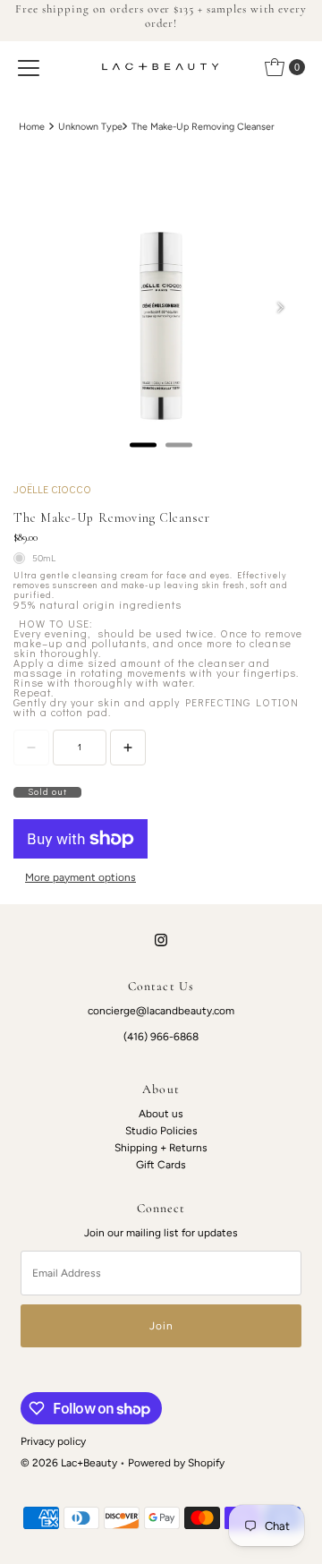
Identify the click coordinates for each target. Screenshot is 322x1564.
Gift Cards (161, 1164)
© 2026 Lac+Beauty (69, 1463)
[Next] (280, 308)
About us (161, 1113)
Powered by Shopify (176, 1463)
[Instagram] (161, 939)
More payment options (80, 877)
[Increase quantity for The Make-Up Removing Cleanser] (128, 747)
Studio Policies (161, 1130)
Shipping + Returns (161, 1147)
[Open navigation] (28, 67)
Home (32, 126)
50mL (43, 558)
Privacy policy (53, 1441)
